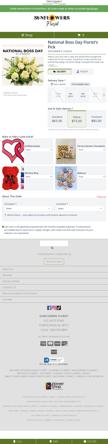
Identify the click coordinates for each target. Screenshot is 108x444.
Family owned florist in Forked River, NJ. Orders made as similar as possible (54, 8)
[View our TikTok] (59, 309)
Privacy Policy (35, 420)
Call (18, 441)
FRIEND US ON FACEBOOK (89, 376)
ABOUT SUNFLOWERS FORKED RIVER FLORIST (28, 376)
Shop (29, 35)
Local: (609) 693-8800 (54, 330)
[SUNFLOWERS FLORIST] (54, 28)
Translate (62, 4)
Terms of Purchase (55, 420)
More (51, 65)
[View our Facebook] (49, 309)
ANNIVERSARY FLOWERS (84, 370)
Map (55, 441)
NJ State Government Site (68, 401)
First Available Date (80, 84)
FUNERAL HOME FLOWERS (67, 373)
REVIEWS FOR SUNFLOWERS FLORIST (29, 370)
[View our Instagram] (54, 309)
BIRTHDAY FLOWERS (27, 373)
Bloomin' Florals (64, 376)
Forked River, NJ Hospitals (71, 397)
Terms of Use (74, 420)
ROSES (86, 373)
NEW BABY (45, 373)
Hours (91, 441)
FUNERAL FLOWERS (60, 370)
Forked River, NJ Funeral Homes (39, 397)
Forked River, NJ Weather (39, 401)
